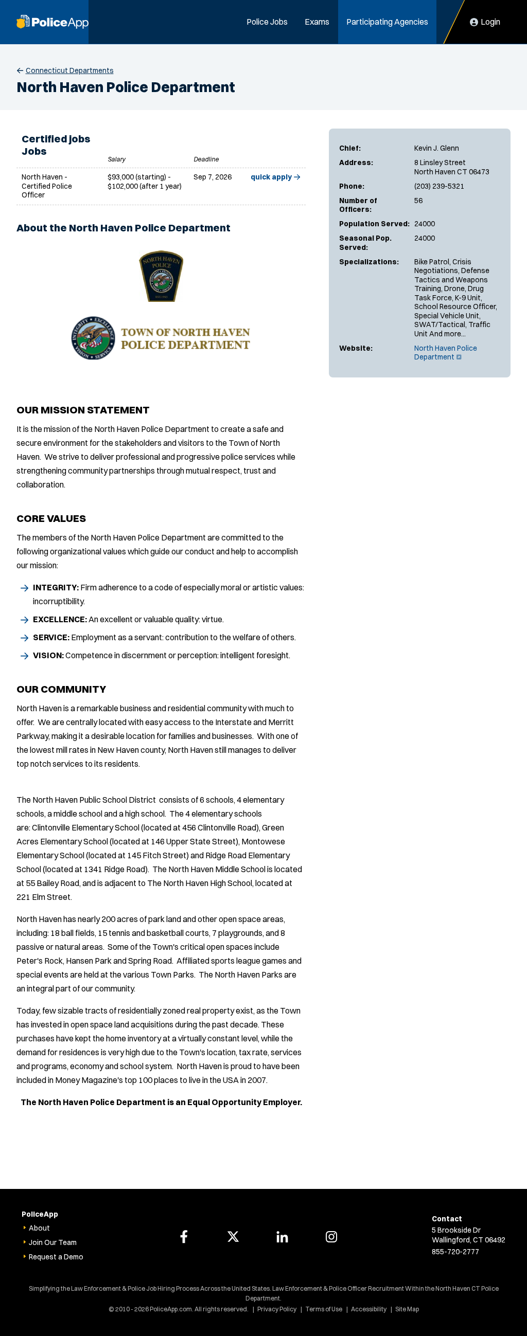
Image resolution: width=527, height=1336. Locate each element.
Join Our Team (53, 1242)
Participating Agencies (387, 21)
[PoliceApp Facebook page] (184, 1237)
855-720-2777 (455, 1251)
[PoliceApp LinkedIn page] (282, 1237)
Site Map (407, 1309)
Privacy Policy (276, 1309)
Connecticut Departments (70, 70)
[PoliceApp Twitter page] (233, 1237)
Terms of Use (323, 1309)
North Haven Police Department (445, 353)
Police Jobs (267, 21)
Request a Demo (56, 1256)
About (39, 1228)
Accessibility (369, 1309)
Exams (317, 21)
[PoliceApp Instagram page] (331, 1237)
